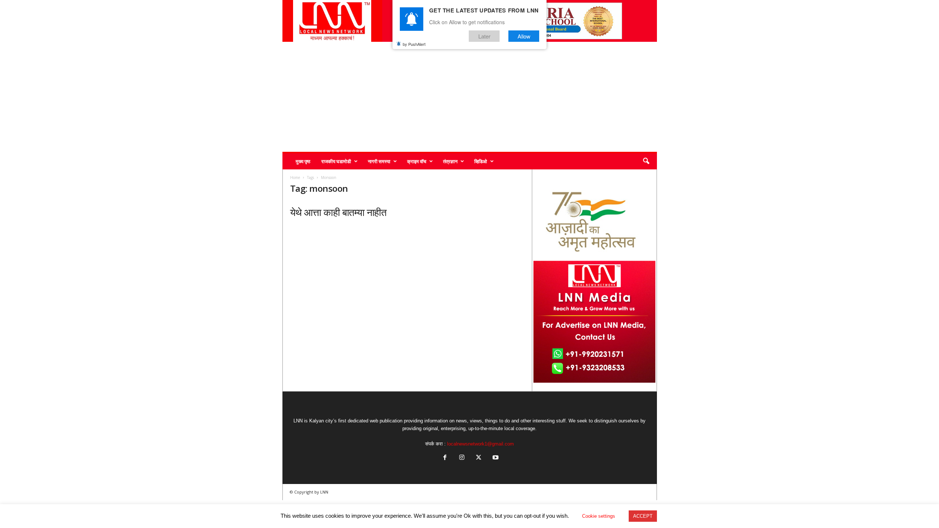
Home (295, 177)
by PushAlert (414, 44)
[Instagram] (461, 458)
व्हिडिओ (480, 161)
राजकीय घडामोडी (336, 161)
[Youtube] (495, 458)
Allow (524, 36)
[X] (478, 458)
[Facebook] (444, 458)
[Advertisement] (469, 96)
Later (484, 36)
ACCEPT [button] (643, 516)
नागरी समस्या (379, 161)
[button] (646, 161)
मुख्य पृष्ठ (303, 161)
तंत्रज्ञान (450, 161)
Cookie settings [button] (598, 516)
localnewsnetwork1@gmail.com (480, 444)
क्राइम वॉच (416, 161)
